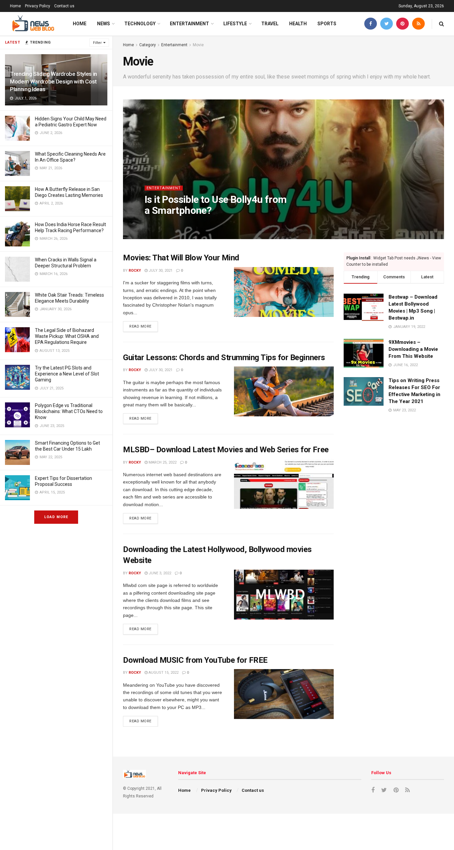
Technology (140, 23)
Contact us (64, 6)
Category (147, 45)
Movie (198, 45)
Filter (97, 43)
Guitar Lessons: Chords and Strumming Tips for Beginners (224, 357)
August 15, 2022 (163, 672)
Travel (270, 23)
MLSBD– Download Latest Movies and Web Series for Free (226, 449)
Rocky (156, 223)
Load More (56, 517)
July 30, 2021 (181, 223)
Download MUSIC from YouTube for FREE (195, 660)
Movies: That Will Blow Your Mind (181, 257)
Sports (326, 23)
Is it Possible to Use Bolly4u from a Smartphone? (216, 205)
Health (298, 23)
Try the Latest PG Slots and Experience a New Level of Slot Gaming (67, 373)
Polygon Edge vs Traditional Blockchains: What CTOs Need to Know (69, 411)
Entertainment (189, 23)
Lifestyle (235, 23)
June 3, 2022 (159, 573)
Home (15, 6)
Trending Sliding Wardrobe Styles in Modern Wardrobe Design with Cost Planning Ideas (53, 81)
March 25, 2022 (162, 462)
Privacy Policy (37, 6)
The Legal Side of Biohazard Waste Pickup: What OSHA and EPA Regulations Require (67, 336)
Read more (140, 326)
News (103, 23)
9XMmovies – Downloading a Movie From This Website (413, 349)
